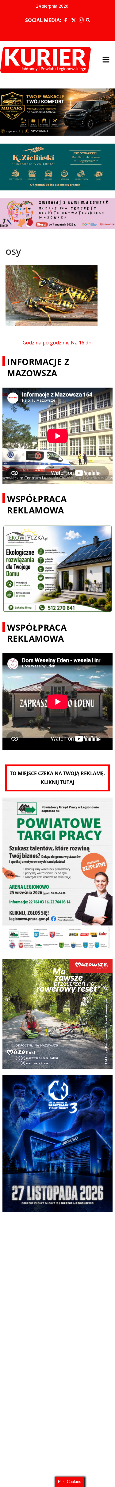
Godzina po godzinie (46, 342)
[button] (106, 60)
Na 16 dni (82, 342)
